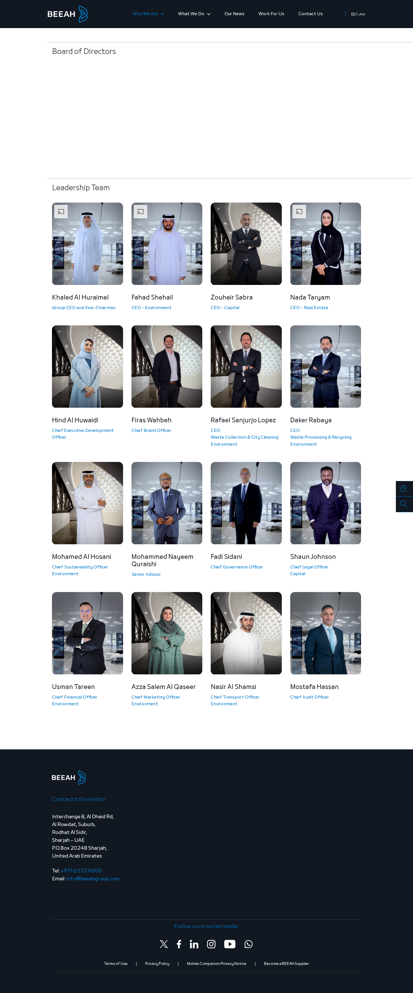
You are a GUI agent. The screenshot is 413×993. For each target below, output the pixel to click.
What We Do (191, 14)
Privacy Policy (157, 964)
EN (353, 14)
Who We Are (146, 14)
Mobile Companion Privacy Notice (216, 964)
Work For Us (271, 14)
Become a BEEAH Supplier (286, 964)
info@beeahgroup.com (92, 879)
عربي (361, 14)
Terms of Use (116, 964)
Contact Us (310, 14)
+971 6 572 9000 (81, 871)
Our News (234, 14)
